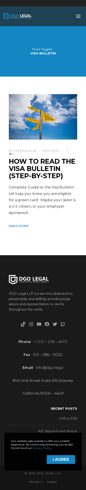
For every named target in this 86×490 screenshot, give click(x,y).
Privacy (35, 482)
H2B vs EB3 (68, 418)
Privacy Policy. (42, 448)
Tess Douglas (25, 150)
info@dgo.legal (50, 368)
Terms (52, 482)
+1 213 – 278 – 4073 (50, 342)
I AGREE (61, 459)
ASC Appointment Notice (57, 431)
